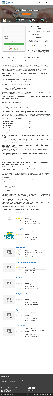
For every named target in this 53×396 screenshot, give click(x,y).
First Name (6, 27)
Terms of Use (15, 41)
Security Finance (21, 229)
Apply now (45, 2)
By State (38, 2)
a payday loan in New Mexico (19, 81)
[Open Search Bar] (49, 2)
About (27, 394)
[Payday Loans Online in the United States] (8, 2)
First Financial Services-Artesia (26, 262)
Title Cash (19, 278)
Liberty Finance (21, 326)
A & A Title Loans (21, 247)
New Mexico (26, 7)
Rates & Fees (44, 394)
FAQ (29, 394)
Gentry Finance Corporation (25, 294)
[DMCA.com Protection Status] (31, 390)
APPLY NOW (26, 13)
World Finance (20, 213)
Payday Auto (20, 310)
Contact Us (33, 394)
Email (5, 32)
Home (21, 7)
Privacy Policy (22, 40)
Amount (6, 36)
